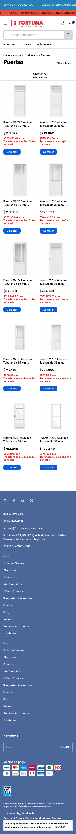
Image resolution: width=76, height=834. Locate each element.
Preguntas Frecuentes (17, 598)
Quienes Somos (13, 563)
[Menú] (5, 23)
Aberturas (9, 44)
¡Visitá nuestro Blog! (16, 546)
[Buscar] (68, 35)
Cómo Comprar (13, 591)
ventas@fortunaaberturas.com (23, 528)
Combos (26, 44)
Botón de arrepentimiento (36, 806)
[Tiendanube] (19, 814)
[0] (70, 23)
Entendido (59, 827)
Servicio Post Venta (16, 626)
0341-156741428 (13, 521)
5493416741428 (13, 514)
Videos (7, 619)
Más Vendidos (12, 584)
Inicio (6, 55)
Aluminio (32, 55)
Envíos (7, 605)
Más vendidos (45, 44)
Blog (6, 612)
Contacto (9, 633)
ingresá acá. (10, 806)
